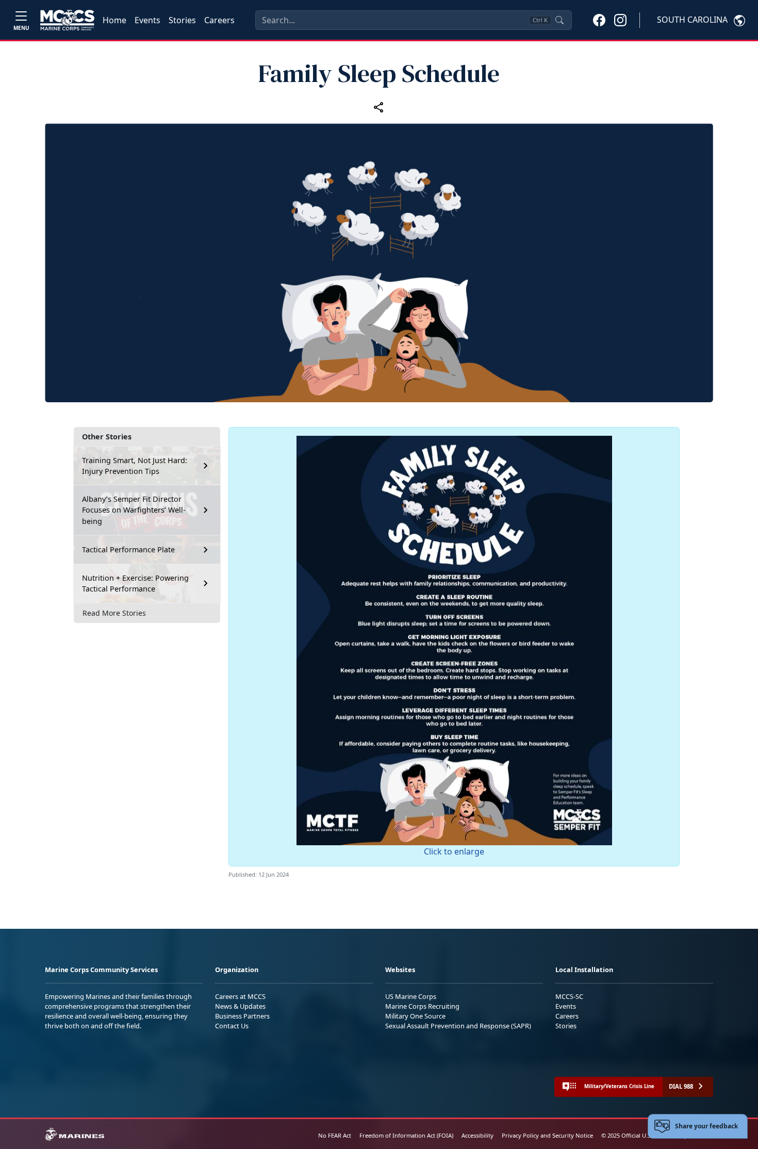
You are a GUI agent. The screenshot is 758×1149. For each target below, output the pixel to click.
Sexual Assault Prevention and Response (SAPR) (458, 1025)
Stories (182, 20)
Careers (219, 20)
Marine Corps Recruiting (422, 1006)
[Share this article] (379, 107)
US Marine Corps (410, 996)
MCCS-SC (569, 996)
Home (114, 20)
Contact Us (232, 1025)
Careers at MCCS (240, 996)
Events (147, 20)
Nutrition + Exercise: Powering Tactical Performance (135, 583)
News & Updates (240, 1006)
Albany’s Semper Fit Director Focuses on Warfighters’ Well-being (134, 510)
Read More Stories (114, 613)
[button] (599, 19)
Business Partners (242, 1016)
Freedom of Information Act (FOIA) (406, 1135)
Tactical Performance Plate (128, 549)
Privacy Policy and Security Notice (547, 1135)
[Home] (67, 20)
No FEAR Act (334, 1135)
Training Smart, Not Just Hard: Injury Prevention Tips (134, 466)
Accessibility (477, 1135)
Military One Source (415, 1016)
